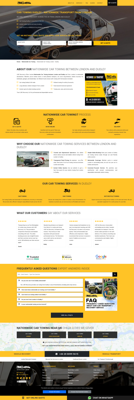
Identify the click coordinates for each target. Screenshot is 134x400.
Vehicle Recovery (22, 354)
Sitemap (96, 378)
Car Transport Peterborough (105, 359)
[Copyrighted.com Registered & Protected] (21, 381)
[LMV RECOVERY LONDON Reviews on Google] (101, 257)
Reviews (44, 375)
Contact (100, 3)
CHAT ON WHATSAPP (103, 398)
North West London (73, 370)
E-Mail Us (20, 372)
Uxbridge (70, 383)
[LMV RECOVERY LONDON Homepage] (24, 3)
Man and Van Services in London (54, 359)
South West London (73, 380)
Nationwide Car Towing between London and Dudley (49, 74)
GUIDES (92, 3)
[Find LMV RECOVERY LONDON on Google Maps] (29, 378)
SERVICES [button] (79, 3)
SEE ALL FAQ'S (67, 315)
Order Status (97, 370)
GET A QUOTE (112, 3)
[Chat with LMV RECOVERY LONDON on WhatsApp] (90, 397)
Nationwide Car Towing (28, 62)
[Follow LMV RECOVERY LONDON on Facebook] (18, 378)
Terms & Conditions (47, 380)
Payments (96, 372)
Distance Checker (98, 375)
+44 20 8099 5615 (68, 354)
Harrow (70, 375)
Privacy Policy (89, 388)
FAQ (87, 3)
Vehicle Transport (111, 354)
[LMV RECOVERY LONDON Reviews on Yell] (67, 257)
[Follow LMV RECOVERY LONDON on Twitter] (21, 378)
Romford (70, 372)
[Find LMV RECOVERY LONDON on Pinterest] (24, 378)
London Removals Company (28, 359)
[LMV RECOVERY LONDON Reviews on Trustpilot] (32, 257)
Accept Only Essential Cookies (79, 391)
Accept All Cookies (54, 391)
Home (18, 62)
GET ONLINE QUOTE (35, 398)
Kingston (70, 378)
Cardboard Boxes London (80, 359)
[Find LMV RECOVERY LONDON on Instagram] (27, 378)
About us (71, 3)
